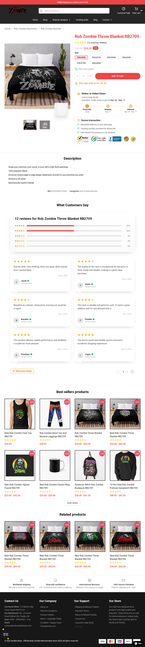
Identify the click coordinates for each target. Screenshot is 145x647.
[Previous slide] (9, 76)
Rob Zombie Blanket (51, 28)
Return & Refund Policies (86, 615)
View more (72, 503)
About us (44, 607)
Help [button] (140, 643)
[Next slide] (66, 76)
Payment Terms (82, 611)
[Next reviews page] (132, 371)
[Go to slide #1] (30, 125)
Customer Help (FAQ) (84, 623)
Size (77, 53)
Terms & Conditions (48, 611)
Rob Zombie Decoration (25, 28)
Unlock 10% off (5, 634)
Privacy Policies (47, 615)
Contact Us (80, 619)
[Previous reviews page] (118, 371)
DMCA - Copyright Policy (50, 619)
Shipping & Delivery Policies (87, 607)
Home (7, 28)
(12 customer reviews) (97, 43)
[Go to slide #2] (45, 125)
